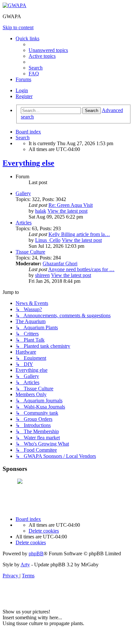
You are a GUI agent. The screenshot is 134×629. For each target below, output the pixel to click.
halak (40, 211)
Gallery (23, 193)
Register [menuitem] (24, 96)
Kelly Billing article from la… (79, 234)
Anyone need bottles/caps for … (81, 269)
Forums (23, 79)
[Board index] (14, 5)
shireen (42, 275)
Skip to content (18, 27)
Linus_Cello (47, 240)
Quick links (27, 38)
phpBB (36, 553)
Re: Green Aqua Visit (70, 205)
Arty (25, 564)
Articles (24, 222)
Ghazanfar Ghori (60, 263)
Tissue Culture (30, 252)
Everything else (28, 163)
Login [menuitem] (22, 90)
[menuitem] (48, 50)
